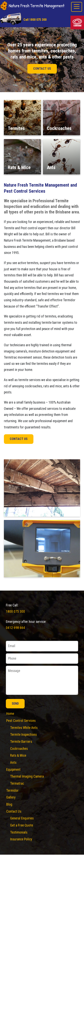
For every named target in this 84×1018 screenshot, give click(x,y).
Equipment (13, 770)
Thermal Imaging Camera (27, 776)
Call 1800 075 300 (34, 20)
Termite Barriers (21, 742)
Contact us (19, 439)
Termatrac (17, 783)
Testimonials (18, 832)
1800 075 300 (15, 611)
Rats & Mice (18, 755)
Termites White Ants (24, 728)
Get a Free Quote (21, 825)
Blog (9, 804)
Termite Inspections (23, 735)
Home (10, 714)
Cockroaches (19, 749)
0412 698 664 (15, 628)
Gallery (10, 797)
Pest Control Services (21, 721)
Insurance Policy (21, 839)
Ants (13, 762)
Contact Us (42, 68)
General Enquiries (22, 818)
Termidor (12, 790)
